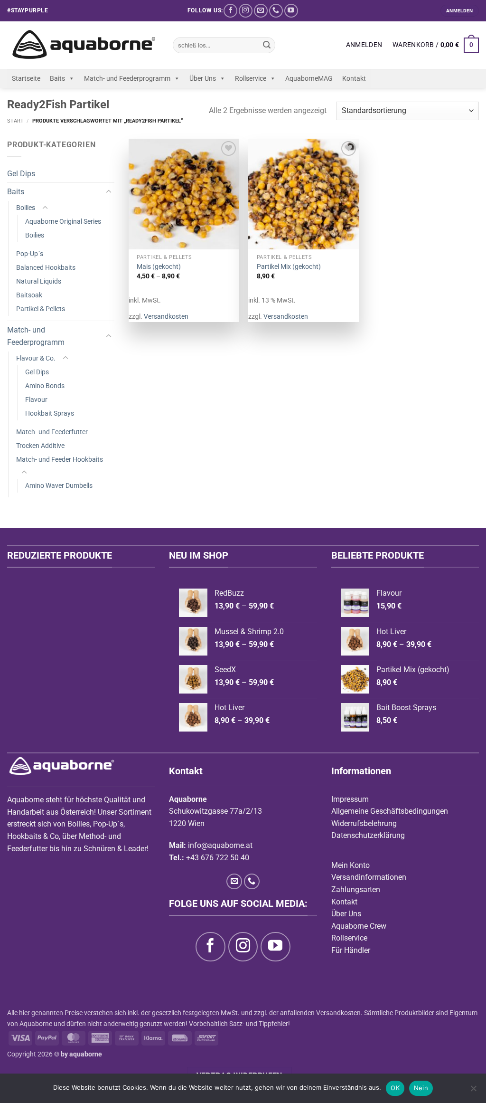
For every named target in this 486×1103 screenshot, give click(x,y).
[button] (364, 45)
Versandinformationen (368, 877)
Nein (421, 1088)
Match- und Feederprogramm (127, 78)
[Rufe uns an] (276, 11)
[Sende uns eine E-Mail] (261, 11)
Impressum (350, 799)
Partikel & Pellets (40, 309)
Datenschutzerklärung (368, 835)
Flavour (36, 400)
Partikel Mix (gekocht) (289, 267)
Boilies (25, 208)
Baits (57, 78)
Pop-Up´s (29, 254)
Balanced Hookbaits (45, 268)
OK (395, 1088)
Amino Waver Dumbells (59, 486)
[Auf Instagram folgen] (245, 11)
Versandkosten (166, 317)
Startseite (26, 78)
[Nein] (473, 1091)
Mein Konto (350, 865)
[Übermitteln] (267, 45)
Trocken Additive (40, 446)
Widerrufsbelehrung (364, 823)
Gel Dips (21, 173)
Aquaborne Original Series (63, 222)
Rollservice (250, 78)
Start (15, 121)
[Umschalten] (108, 192)
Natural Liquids (38, 281)
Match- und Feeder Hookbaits (59, 460)
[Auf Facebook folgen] (230, 11)
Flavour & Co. (36, 358)
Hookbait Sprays (49, 413)
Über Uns (202, 78)
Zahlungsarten (355, 889)
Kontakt (354, 78)
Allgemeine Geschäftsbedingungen (389, 811)
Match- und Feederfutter (52, 432)
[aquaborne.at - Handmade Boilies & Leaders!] (83, 45)
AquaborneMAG (309, 78)
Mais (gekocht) (159, 267)
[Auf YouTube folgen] (291, 11)
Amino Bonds (45, 386)
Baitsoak (29, 295)
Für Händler (350, 950)
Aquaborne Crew (358, 926)
